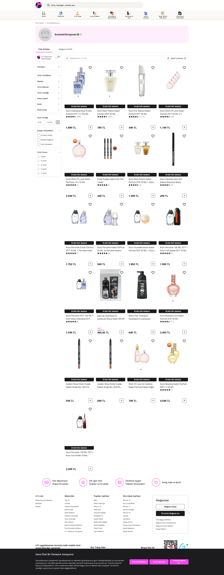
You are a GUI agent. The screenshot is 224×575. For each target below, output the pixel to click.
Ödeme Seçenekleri (72, 507)
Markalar (39, 503)
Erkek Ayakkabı (99, 525)
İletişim (38, 507)
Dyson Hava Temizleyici (131, 525)
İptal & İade (69, 510)
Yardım (67, 503)
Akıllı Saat (97, 510)
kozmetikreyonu (53, 23)
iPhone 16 (126, 513)
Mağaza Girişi (170, 506)
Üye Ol (67, 500)
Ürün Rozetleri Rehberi (73, 528)
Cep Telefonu (99, 531)
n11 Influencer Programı (73, 531)
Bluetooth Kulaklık (100, 522)
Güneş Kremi (127, 522)
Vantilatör (126, 519)
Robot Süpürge (99, 503)
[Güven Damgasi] (183, 548)
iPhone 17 (126, 507)
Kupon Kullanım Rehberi (73, 525)
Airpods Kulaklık (100, 513)
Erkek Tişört (98, 528)
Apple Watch (98, 519)
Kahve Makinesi (128, 528)
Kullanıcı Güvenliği (71, 516)
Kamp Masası (128, 531)
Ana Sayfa (40, 23)
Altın (95, 500)
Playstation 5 (98, 516)
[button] (78, 96)
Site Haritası (69, 522)
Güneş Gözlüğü (128, 510)
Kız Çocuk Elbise (129, 503)
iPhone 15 (126, 500)
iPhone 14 (97, 507)
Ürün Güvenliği (70, 519)
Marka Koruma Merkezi (44, 500)
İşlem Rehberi (70, 513)
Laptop (125, 516)
